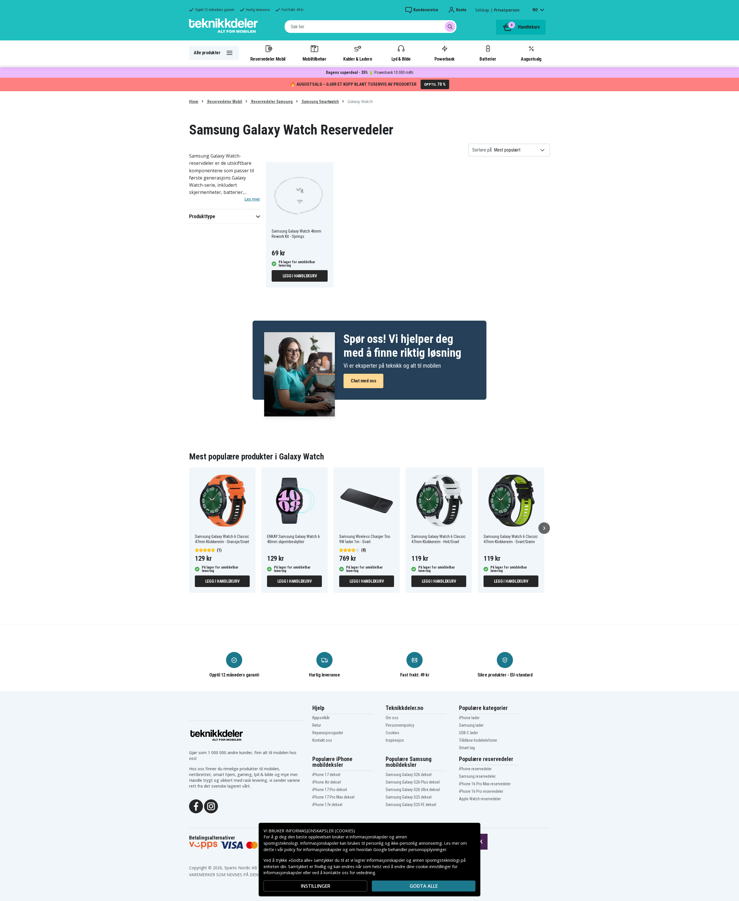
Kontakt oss (322, 740)
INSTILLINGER (315, 886)
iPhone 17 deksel (326, 774)
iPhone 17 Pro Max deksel (333, 797)
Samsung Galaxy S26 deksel (409, 774)
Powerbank (444, 58)
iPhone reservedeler (475, 769)
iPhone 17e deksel (327, 804)
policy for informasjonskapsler (312, 849)
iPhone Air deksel (326, 782)
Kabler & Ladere (357, 58)
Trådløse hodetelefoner (478, 740)
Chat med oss (363, 381)
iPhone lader (469, 717)
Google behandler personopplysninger (409, 849)
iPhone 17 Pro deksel (329, 789)
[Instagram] (211, 806)
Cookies (392, 732)
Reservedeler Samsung (271, 101)
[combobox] (370, 26)
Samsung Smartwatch (320, 101)
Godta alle (424, 886)
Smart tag (467, 747)
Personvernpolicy (400, 725)
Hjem (193, 101)
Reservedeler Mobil (267, 58)
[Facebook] (196, 806)
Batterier (487, 58)
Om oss (392, 717)
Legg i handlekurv (300, 276)
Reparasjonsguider (327, 732)
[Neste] (544, 528)
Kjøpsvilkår (321, 717)
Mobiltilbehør (314, 58)
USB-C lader (468, 732)
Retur (316, 725)
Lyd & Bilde (400, 58)
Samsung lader (471, 725)
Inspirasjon (395, 740)
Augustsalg (531, 58)
